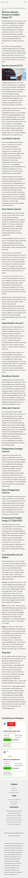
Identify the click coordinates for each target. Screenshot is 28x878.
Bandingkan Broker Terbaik (14, 811)
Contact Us (14, 790)
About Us (14, 788)
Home (3, 8)
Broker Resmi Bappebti (14, 824)
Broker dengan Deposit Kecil (14, 820)
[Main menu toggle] (25, 1)
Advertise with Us (14, 792)
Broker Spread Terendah (14, 817)
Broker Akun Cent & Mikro (14, 815)
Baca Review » (16, 739)
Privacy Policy (14, 801)
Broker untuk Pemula (14, 813)
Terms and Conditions (14, 799)
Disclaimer (14, 804)
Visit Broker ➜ (7, 739)
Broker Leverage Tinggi (14, 822)
